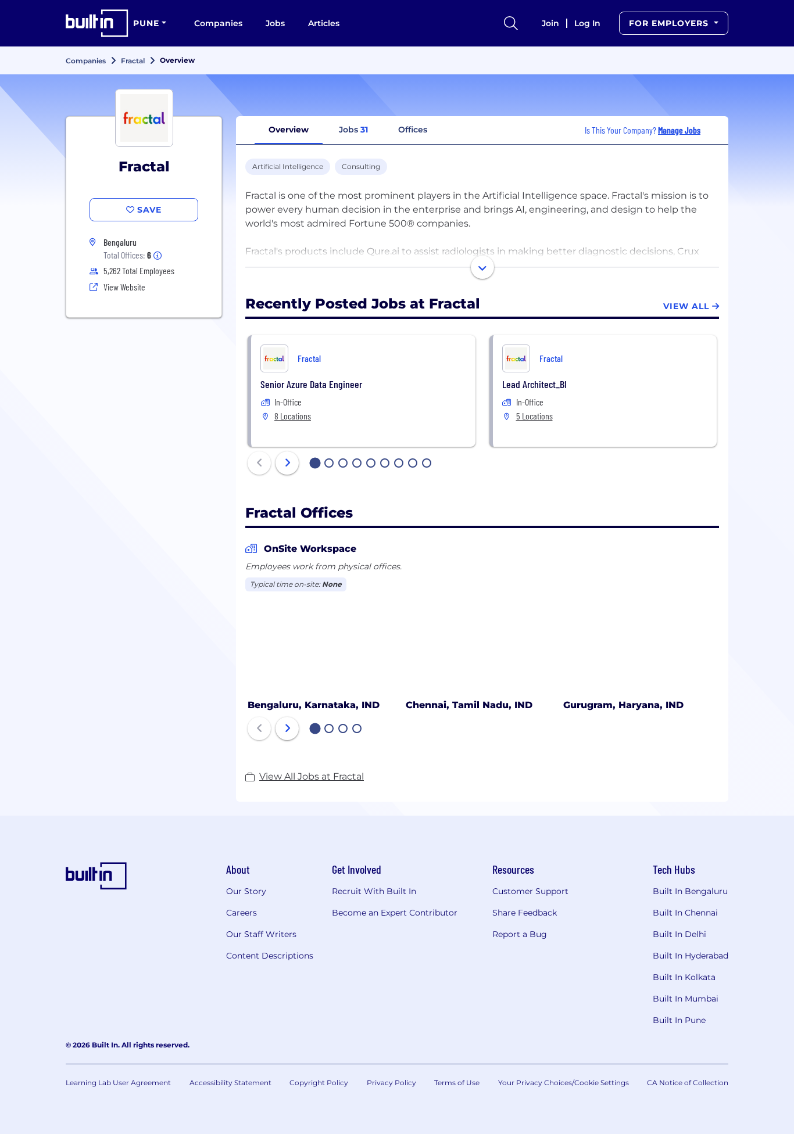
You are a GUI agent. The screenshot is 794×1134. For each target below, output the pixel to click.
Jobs (275, 23)
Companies (218, 23)
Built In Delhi (679, 934)
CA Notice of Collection (687, 1082)
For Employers (670, 23)
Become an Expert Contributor (394, 912)
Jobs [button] (353, 129)
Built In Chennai (685, 912)
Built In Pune (679, 1020)
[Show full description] (482, 267)
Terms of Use (457, 1082)
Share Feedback (524, 912)
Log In (587, 23)
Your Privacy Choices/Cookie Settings (563, 1082)
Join (550, 23)
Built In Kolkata (684, 977)
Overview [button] (289, 129)
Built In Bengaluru (690, 891)
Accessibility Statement (230, 1082)
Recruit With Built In (374, 891)
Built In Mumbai (685, 998)
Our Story (246, 891)
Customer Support (530, 891)
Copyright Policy (318, 1082)
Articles (323, 23)
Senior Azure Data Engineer (311, 384)
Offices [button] (412, 129)
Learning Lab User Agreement (118, 1082)
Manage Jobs (679, 129)
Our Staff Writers (261, 934)
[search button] (511, 23)
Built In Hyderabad (690, 955)
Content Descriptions (269, 955)
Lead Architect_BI (534, 384)
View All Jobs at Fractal (311, 776)
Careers (241, 912)
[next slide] (287, 463)
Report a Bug (519, 934)
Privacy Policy (391, 1082)
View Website (124, 286)
